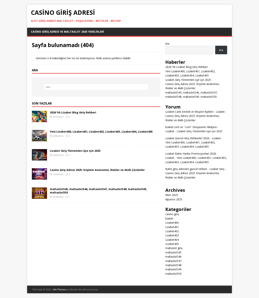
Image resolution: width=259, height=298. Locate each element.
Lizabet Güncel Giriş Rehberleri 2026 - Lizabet (193, 138)
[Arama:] (96, 87)
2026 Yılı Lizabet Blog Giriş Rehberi (73, 112)
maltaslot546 (173, 256)
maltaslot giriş (174, 248)
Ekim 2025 (171, 195)
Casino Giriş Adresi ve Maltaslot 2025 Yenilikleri (67, 31)
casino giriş (172, 214)
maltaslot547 (173, 261)
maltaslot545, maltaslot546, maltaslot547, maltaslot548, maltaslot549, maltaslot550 (98, 190)
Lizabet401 (172, 227)
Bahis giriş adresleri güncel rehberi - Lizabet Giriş (194, 169)
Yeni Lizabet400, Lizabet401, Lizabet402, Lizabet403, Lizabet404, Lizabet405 (101, 131)
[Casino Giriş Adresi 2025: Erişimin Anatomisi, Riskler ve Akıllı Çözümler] (39, 177)
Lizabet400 (172, 222)
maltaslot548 (173, 265)
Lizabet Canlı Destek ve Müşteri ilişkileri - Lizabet (195, 111)
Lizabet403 (172, 235)
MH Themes (59, 289)
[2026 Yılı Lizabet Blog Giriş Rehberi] (39, 120)
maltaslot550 (173, 273)
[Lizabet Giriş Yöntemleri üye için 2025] (39, 158)
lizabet (169, 218)
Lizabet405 (172, 244)
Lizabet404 (172, 239)
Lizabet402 (172, 231)
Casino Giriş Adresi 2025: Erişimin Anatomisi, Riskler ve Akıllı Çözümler (97, 170)
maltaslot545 (173, 252)
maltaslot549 (173, 269)
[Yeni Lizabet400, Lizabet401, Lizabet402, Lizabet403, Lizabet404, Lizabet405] (39, 139)
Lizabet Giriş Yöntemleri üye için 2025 (75, 151)
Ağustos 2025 (173, 199)
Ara (167, 43)
